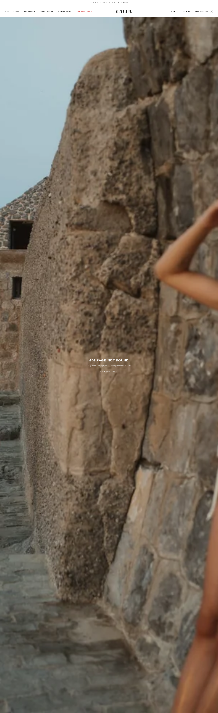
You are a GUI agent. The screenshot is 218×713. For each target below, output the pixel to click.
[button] (29, 11)
